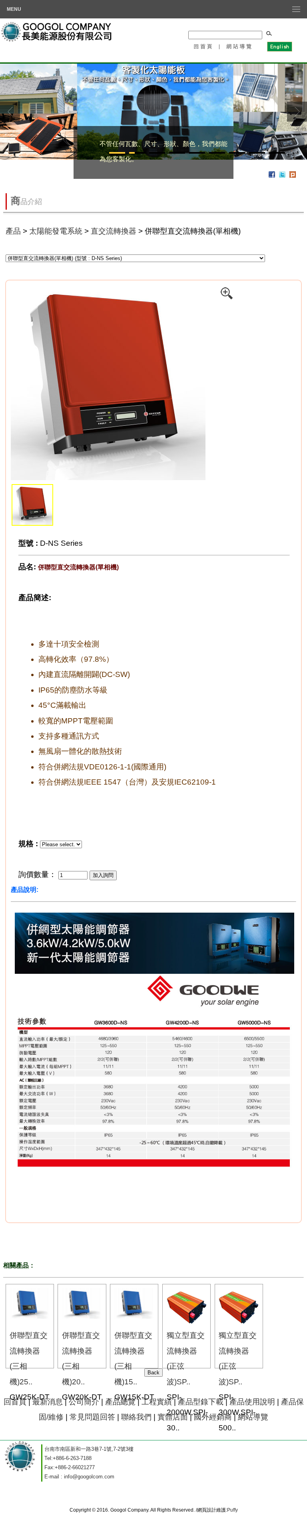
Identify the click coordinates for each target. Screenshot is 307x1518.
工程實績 (158, 1402)
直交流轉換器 (113, 231)
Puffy (232, 1510)
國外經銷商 (213, 1417)
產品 (13, 231)
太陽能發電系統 (55, 231)
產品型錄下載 (200, 1402)
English (279, 46)
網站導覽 (239, 46)
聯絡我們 (136, 1417)
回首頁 (202, 46)
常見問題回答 (92, 1417)
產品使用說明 (252, 1402)
